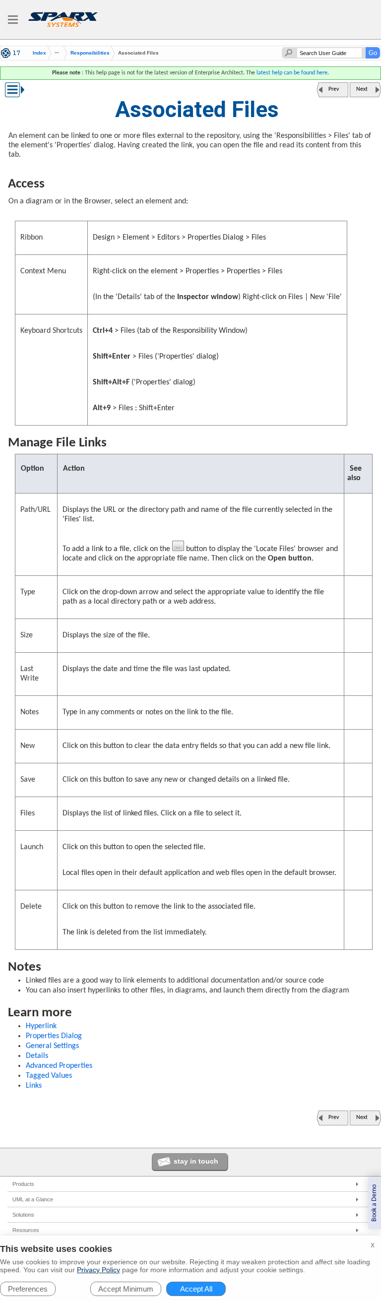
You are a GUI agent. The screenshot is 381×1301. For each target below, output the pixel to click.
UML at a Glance (32, 1199)
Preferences (28, 1289)
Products (23, 1184)
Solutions (23, 1215)
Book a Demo (374, 1203)
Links (34, 1086)
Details (37, 1056)
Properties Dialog (54, 1036)
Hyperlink (41, 1026)
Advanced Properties (59, 1066)
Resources (25, 1230)
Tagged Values (49, 1076)
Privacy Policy (98, 1270)
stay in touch (196, 1161)
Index (39, 53)
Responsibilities (90, 53)
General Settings (52, 1046)
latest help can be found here (291, 73)
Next (362, 89)
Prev (333, 89)
